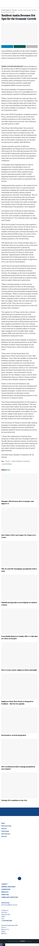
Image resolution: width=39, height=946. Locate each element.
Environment (5, 834)
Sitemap (28, 941)
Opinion (4, 828)
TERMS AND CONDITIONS (9, 897)
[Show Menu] (2, 3)
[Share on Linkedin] (7, 46)
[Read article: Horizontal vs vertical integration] (19, 720)
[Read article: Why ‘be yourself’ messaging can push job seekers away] (19, 554)
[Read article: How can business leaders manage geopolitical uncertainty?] (19, 752)
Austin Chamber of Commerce (21, 461)
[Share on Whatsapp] (20, 46)
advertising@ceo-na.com (9, 905)
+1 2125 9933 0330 (6, 920)
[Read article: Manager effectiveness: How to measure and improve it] (19, 486)
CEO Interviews (6, 826)
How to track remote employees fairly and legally (19, 670)
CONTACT (4, 884)
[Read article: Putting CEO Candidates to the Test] (19, 785)
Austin (8, 461)
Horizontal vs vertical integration (13, 735)
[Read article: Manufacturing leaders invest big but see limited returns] (19, 588)
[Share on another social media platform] (32, 46)
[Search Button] (37, 3)
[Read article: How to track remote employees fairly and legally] (19, 655)
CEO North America (14, 941)
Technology (5, 831)
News (3, 823)
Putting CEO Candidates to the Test (14, 800)
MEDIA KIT (5, 892)
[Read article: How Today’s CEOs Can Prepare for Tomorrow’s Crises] (19, 520)
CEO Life (4, 836)
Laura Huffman (7, 464)
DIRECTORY (5, 894)
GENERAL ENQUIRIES (8, 887)
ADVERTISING (5, 889)
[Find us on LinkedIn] (19, 878)
